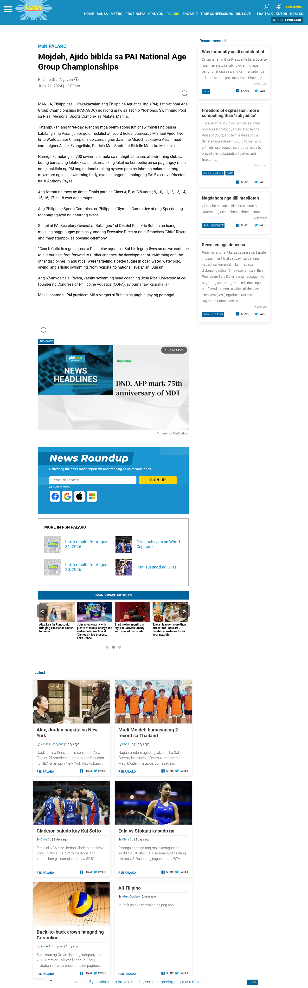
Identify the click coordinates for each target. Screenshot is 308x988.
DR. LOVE (243, 14)
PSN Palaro (52, 46)
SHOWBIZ (190, 14)
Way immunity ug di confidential (233, 51)
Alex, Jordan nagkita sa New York (67, 732)
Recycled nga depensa (223, 244)
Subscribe (294, 7)
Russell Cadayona (51, 744)
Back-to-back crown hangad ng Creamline (70, 935)
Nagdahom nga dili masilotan (230, 197)
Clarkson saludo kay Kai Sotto (69, 831)
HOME (89, 14)
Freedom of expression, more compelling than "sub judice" (230, 113)
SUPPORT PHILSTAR (287, 20)
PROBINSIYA (135, 14)
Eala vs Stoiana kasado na (146, 831)
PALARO (173, 14)
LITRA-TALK (263, 14)
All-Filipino (129, 888)
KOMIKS (296, 14)
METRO (116, 14)
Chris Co (127, 744)
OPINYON (156, 14)
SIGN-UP (158, 480)
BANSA (102, 14)
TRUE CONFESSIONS (216, 14)
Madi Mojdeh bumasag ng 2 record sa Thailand (148, 732)
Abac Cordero (131, 896)
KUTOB (281, 14)
